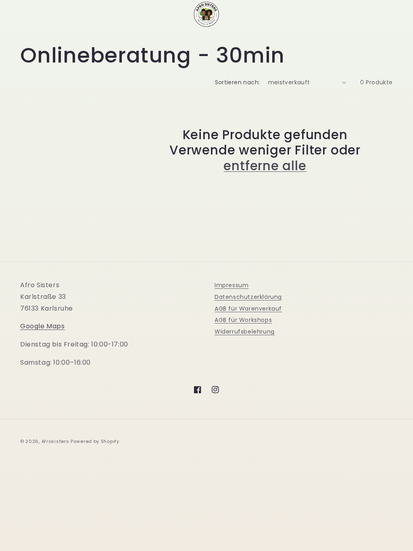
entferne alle (264, 165)
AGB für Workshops (243, 320)
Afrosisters (55, 441)
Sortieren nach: (237, 82)
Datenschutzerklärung (248, 297)
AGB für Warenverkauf (248, 309)
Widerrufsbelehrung (245, 332)
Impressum (231, 285)
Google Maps (42, 326)
